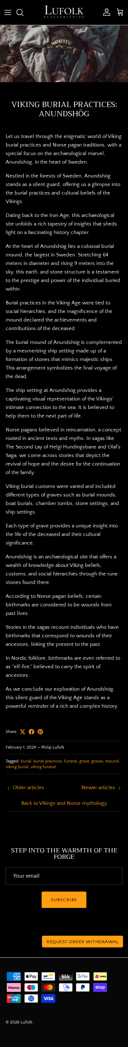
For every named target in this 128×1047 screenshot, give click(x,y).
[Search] (23, 12)
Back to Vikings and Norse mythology (64, 803)
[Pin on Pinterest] (40, 731)
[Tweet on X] (22, 731)
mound (112, 761)
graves (97, 761)
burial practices (47, 761)
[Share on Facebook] (31, 731)
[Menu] (8, 12)
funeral (70, 761)
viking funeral (43, 767)
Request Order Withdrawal (82, 941)
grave (84, 761)
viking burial (17, 767)
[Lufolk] (64, 12)
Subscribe (64, 899)
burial (26, 761)
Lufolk (26, 1022)
